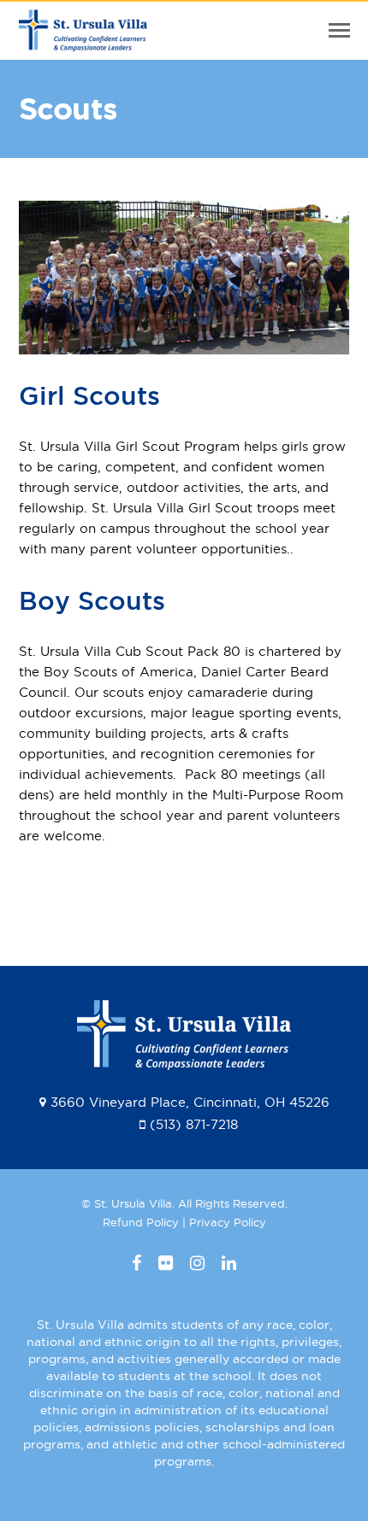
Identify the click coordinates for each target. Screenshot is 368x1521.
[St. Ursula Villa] (83, 41)
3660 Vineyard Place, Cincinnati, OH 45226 (189, 1102)
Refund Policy (141, 1222)
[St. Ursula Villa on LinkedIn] (229, 1263)
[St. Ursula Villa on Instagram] (197, 1263)
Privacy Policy (227, 1222)
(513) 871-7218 (194, 1124)
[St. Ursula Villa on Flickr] (165, 1263)
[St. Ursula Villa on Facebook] (136, 1263)
